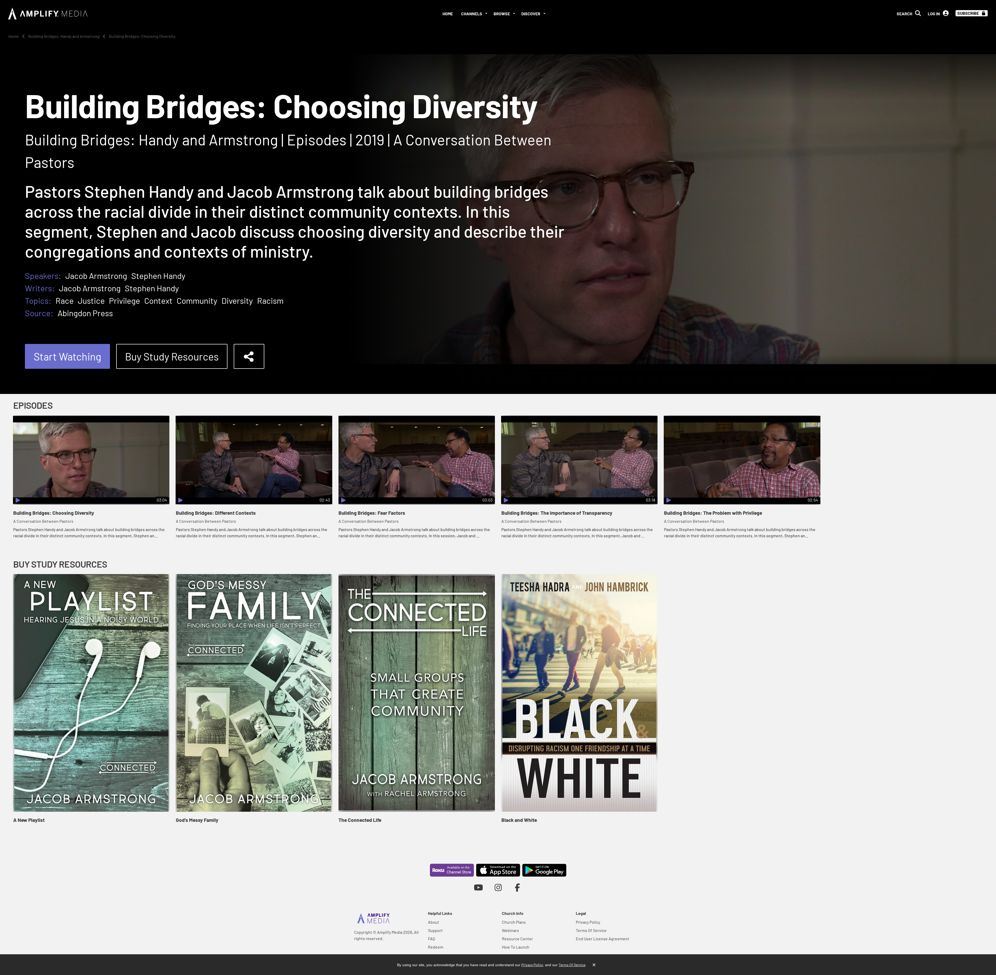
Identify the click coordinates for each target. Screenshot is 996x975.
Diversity (237, 300)
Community (197, 300)
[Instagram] (498, 887)
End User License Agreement (602, 938)
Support (435, 930)
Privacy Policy (588, 922)
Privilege (124, 300)
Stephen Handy (158, 275)
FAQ (431, 938)
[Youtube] (478, 887)
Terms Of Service (591, 930)
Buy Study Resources (172, 356)
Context (158, 300)
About (433, 922)
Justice (91, 300)
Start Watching (67, 356)
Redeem (435, 946)
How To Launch (515, 946)
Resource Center (517, 938)
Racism (270, 300)
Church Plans (514, 922)
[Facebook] (518, 887)
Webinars (510, 930)
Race (65, 300)
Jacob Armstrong (96, 275)
